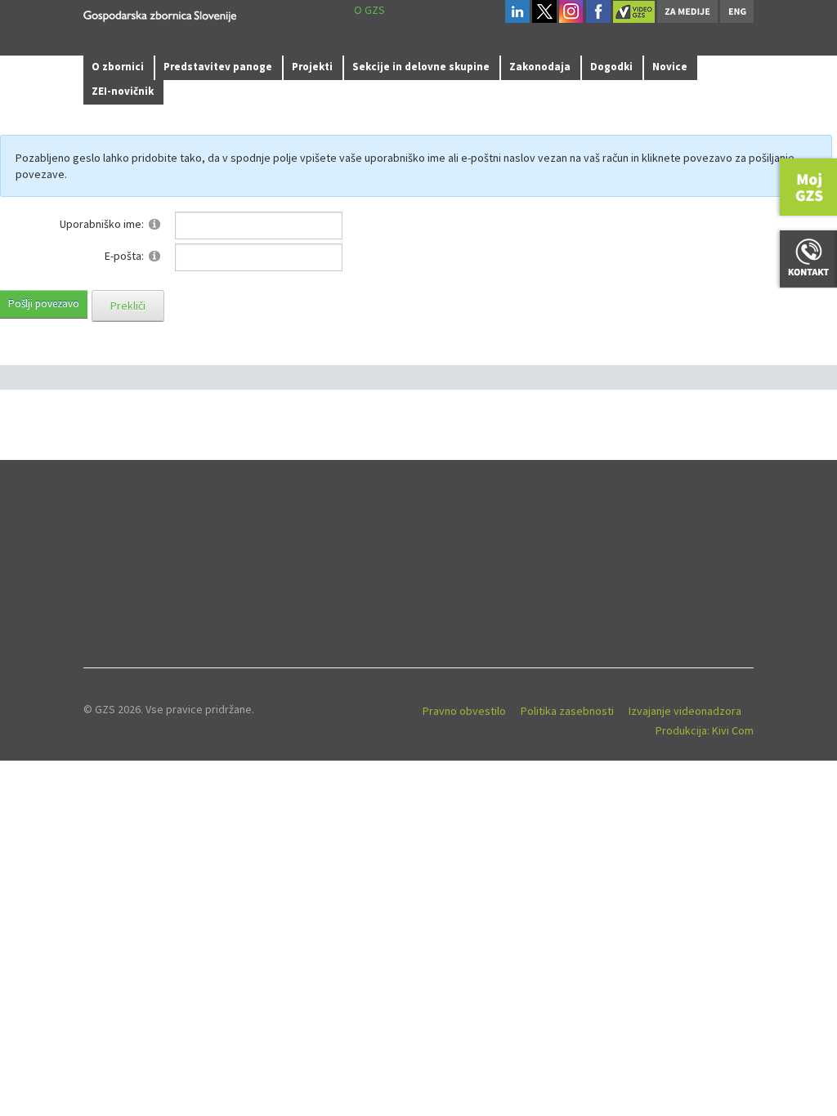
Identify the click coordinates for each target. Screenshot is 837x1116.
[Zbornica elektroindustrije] (159, 13)
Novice (669, 67)
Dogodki (611, 67)
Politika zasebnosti (567, 710)
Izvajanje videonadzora (685, 710)
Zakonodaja (540, 67)
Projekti (312, 67)
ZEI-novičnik (123, 91)
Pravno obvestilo (464, 710)
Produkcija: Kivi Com (705, 730)
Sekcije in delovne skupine (421, 67)
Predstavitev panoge (217, 67)
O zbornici (118, 67)
